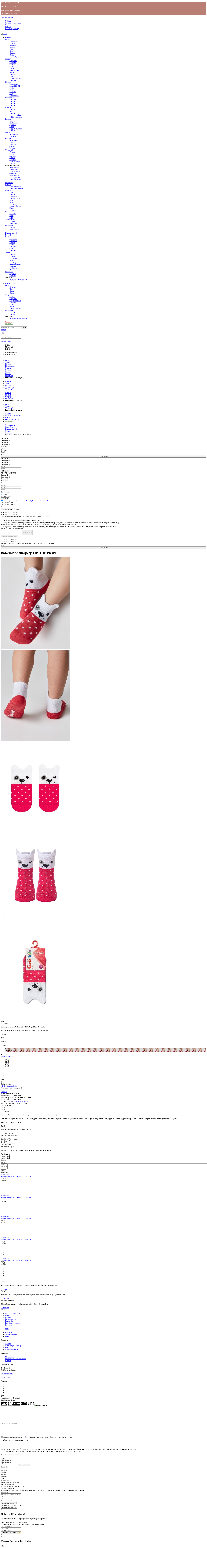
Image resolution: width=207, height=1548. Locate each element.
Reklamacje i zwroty (12, 29)
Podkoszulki (13, 223)
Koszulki (12, 92)
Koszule (12, 105)
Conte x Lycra (14, 175)
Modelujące (13, 43)
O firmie (8, 21)
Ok (3, 1546)
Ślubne (11, 49)
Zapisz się (5, 1532)
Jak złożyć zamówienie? (13, 1313)
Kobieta (6, 494)
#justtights (12, 173)
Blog (7, 1347)
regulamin (14, 501)
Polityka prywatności (12, 1323)
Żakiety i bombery (15, 117)
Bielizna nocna (10, 98)
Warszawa (4, 1469)
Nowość (8, 235)
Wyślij (3, 1170)
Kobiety (8, 37)
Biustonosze (13, 84)
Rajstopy (8, 39)
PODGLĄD (5, 1174)
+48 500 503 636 (7, 17)
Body (11, 94)
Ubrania (8, 107)
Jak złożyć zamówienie (13, 23)
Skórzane (12, 131)
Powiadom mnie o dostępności (11, 1088)
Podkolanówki (14, 70)
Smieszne (12, 266)
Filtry (3, 1459)
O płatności (5, 1298)
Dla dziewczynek (11, 233)
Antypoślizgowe (15, 264)
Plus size (8, 138)
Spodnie (12, 103)
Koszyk (3, 330)
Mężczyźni (9, 183)
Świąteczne (13, 68)
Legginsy (8, 119)
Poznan (3, 1473)
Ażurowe (12, 47)
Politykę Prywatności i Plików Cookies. (39, 501)
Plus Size (12, 136)
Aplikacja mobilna (11, 1349)
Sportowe (12, 80)
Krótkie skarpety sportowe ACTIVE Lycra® (16, 1176)
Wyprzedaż (9, 150)
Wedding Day (14, 167)
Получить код (27, 532)
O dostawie (5, 1289)
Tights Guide (13, 169)
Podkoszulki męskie (16, 188)
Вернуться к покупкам (9, 1507)
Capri (11, 248)
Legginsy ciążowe (15, 129)
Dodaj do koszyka (7, 1084)
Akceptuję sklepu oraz (28, 501)
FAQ (7, 1329)
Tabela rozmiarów (11, 1327)
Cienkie (12, 53)
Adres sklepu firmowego (13, 1346)
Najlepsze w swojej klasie (18, 279)
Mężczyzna (7, 496)
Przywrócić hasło (7, 509)
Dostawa (8, 25)
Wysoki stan (13, 134)
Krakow (3, 1475)
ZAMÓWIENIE (19, 1486)
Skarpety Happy (15, 198)
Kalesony (12, 221)
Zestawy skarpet (15, 78)
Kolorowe (12, 63)
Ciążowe (12, 51)
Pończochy (13, 57)
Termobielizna (14, 96)
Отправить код (103, 456)
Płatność (8, 27)
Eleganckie (13, 241)
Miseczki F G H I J (16, 86)
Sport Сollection (15, 179)
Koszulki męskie (15, 187)
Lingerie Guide (14, 171)
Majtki (11, 90)
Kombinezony (14, 109)
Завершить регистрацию (10, 536)
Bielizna (8, 82)
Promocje (8, 322)
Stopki (11, 76)
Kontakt (8, 1361)
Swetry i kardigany (15, 115)
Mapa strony (9, 1357)
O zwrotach (5, 1308)
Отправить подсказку (9, 1503)
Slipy (11, 218)
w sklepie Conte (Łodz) (20, 1101)
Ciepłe (11, 66)
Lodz (2, 1478)
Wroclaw (4, 1477)
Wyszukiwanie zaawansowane (15, 1359)
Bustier (11, 88)
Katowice (4, 1471)
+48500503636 (6, 341)
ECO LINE (9, 324)
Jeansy (7, 132)
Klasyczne (13, 41)
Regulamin (9, 1321)
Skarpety (8, 59)
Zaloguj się (5, 471)
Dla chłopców (10, 283)
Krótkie (12, 74)
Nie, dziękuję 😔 (15, 1532)
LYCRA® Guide (15, 177)
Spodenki (12, 101)
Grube (11, 55)
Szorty (11, 216)
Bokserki (12, 214)
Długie (11, 72)
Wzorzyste (13, 45)
